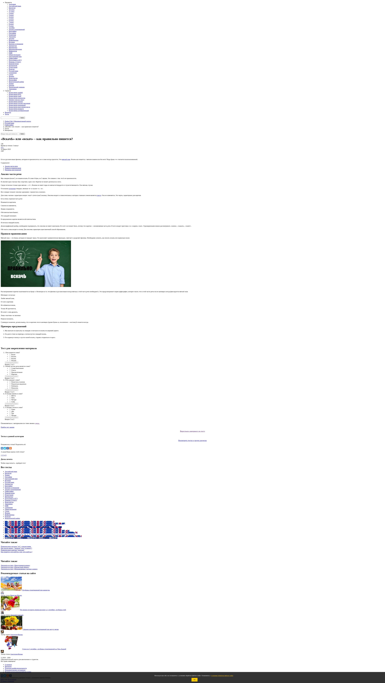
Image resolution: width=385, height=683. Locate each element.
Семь (13, 402)
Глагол (13, 370)
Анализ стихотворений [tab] (13, 489)
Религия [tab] (7, 516)
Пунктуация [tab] (9, 495)
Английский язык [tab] (11, 471)
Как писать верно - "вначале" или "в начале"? (16, 548)
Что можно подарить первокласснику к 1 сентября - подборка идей (43, 610)
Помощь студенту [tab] (11, 500)
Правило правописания (13, 168)
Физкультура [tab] (9, 502)
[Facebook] (7, 448)
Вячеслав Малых (16, 595)
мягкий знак (66, 159)
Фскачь (13, 360)
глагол (99, 195)
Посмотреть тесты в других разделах (192, 441)
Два (12, 411)
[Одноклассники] (10, 448)
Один (13, 409)
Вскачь (13, 358)
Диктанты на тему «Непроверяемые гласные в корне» (19, 569)
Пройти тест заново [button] (7, 427)
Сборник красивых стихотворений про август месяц (41, 629)
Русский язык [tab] (9, 482)
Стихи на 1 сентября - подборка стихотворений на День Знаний (44, 649)
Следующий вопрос (12, 362)
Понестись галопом (18, 382)
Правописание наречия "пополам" (12, 550)
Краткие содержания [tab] (12, 488)
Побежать (14, 386)
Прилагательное (16, 372)
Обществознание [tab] (10, 509)
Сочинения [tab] (9, 507)
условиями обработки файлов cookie (222, 675)
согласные (12, 188)
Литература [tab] (9, 484)
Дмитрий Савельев (16, 615)
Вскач (13, 354)
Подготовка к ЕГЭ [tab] (11, 498)
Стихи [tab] (7, 511)
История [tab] (8, 480)
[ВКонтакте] (2, 448)
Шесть (13, 396)
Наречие (14, 374)
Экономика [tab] (9, 504)
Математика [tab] (9, 497)
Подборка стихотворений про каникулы (36, 590)
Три (12, 413)
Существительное (17, 368)
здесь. (37, 423)
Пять (13, 398)
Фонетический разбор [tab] (12, 518)
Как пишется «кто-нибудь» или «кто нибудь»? (16, 552)
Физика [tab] (7, 513)
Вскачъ (13, 356)
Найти (22, 134)
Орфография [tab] (9, 491)
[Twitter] (5, 448)
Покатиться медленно (18, 384)
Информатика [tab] (9, 515)
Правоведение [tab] (10, 493)
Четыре (13, 400)
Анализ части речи (11, 166)
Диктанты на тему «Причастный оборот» (15, 567)
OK (195, 679)
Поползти (14, 388)
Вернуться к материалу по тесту (192, 431)
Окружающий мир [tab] (11, 479)
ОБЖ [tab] (6, 506)
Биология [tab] (8, 473)
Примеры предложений (13, 170)
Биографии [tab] (8, 486)
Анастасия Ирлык (16, 634)
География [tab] (8, 477)
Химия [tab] (7, 475)
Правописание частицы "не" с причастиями (16, 546)
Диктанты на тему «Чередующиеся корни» (15, 565)
